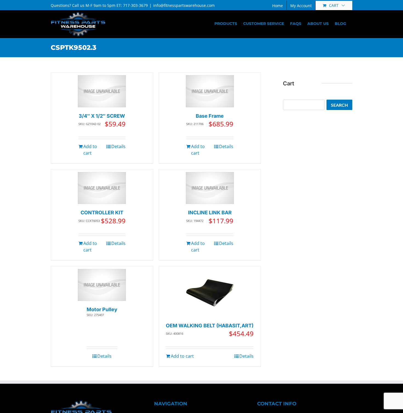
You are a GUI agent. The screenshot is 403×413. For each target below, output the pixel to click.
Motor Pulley (102, 309)
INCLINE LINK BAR (210, 212)
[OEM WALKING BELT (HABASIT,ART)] (210, 293)
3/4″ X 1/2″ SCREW (102, 116)
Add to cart (90, 149)
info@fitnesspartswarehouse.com (184, 5)
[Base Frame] (210, 91)
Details (118, 146)
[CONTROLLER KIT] (102, 188)
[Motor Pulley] (102, 285)
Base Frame (210, 116)
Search (339, 105)
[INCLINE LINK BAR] (210, 188)
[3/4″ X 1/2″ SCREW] (102, 91)
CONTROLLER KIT (102, 212)
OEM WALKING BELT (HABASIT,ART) (210, 325)
